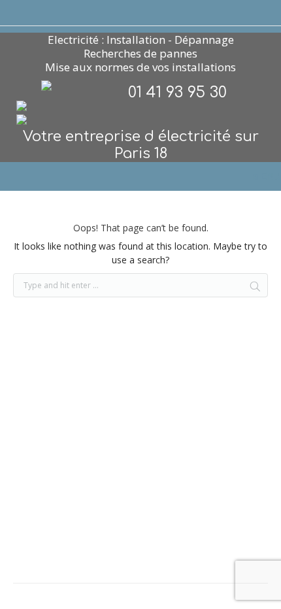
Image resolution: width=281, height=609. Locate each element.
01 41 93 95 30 (177, 92)
